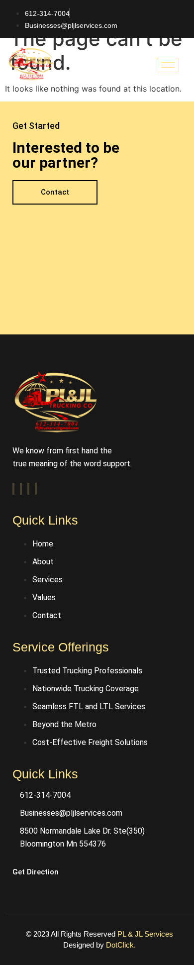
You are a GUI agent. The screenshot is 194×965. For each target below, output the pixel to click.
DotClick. (121, 945)
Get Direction (35, 871)
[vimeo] (28, 489)
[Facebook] (13, 489)
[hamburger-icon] (168, 65)
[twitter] (21, 489)
